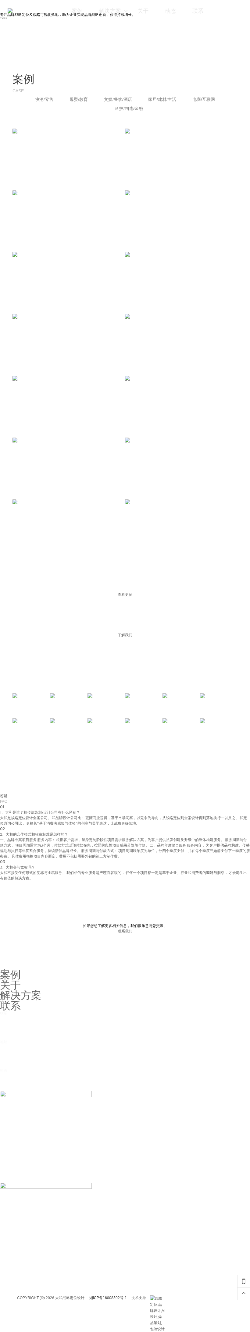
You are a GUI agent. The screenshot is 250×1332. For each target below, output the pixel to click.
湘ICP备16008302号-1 (108, 1298)
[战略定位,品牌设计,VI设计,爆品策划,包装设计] (157, 1298)
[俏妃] (143, 727)
